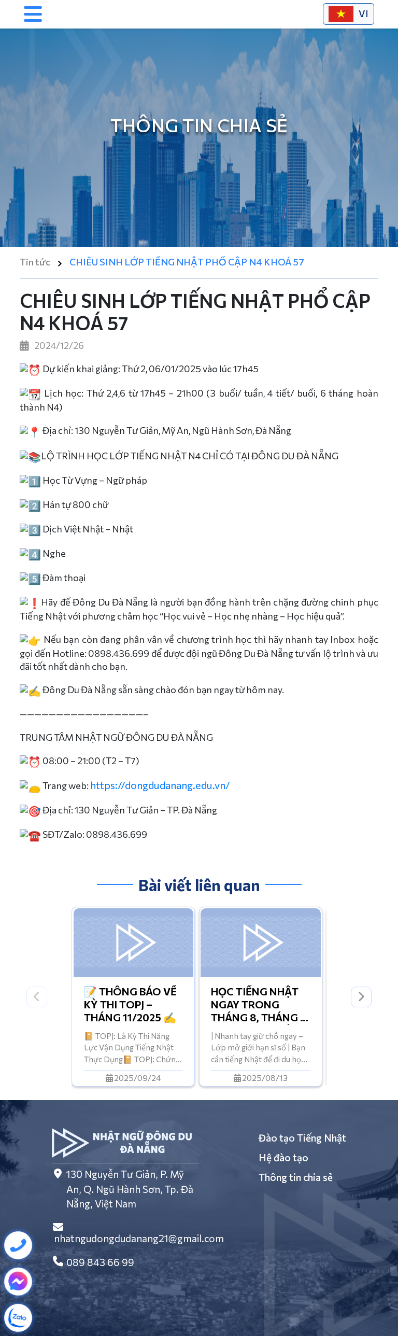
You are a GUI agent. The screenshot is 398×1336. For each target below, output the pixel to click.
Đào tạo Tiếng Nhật (302, 1138)
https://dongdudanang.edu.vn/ (160, 785)
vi (363, 13)
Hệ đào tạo (283, 1157)
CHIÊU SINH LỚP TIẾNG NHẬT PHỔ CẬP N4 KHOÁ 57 (186, 262)
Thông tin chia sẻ (296, 1177)
